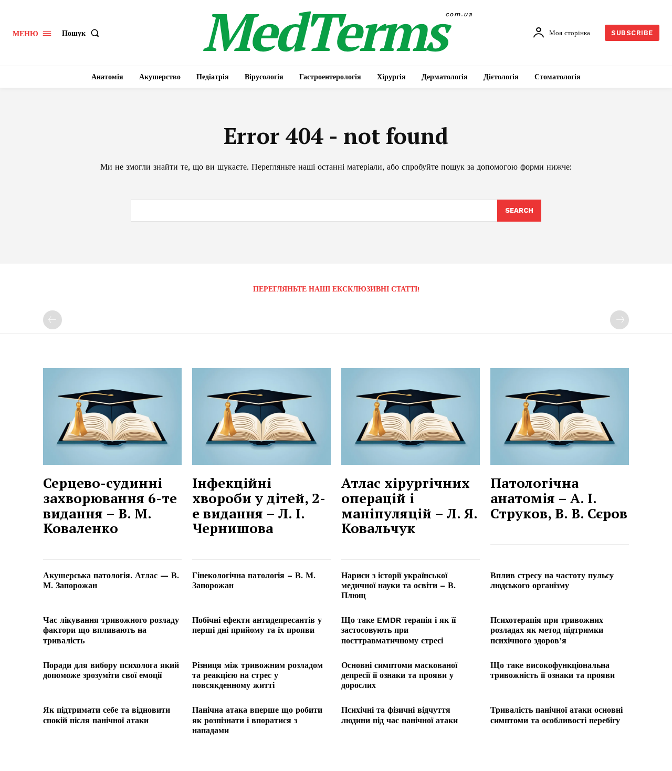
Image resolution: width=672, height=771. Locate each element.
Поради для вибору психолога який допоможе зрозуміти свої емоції (111, 670)
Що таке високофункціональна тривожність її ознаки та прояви (552, 670)
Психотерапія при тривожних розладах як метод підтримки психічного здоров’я (546, 630)
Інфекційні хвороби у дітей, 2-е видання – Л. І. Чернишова (259, 505)
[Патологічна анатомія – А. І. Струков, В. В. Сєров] (559, 416)
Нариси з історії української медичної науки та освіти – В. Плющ (398, 585)
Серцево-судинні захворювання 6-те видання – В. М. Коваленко (110, 505)
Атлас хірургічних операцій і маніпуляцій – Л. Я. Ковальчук (409, 505)
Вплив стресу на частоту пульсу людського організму (552, 580)
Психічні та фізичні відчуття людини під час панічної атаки (399, 715)
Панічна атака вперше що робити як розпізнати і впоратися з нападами (257, 720)
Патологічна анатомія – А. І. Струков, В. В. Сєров (558, 498)
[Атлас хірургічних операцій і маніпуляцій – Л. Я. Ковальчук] (410, 416)
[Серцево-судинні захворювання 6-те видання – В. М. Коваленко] (112, 416)
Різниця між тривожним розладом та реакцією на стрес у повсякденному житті (257, 675)
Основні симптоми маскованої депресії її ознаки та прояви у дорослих (399, 675)
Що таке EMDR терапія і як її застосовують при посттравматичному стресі (398, 630)
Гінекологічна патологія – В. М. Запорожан (254, 580)
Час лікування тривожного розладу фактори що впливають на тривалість (111, 630)
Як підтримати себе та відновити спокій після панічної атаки (106, 715)
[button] (82, 33)
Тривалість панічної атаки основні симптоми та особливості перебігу (556, 715)
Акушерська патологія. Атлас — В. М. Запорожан (111, 580)
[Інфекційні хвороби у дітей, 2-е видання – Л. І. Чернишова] (261, 416)
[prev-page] (52, 319)
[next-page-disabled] (619, 319)
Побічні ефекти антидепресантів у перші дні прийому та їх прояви (257, 625)
